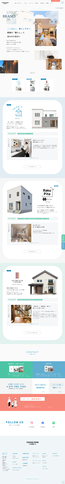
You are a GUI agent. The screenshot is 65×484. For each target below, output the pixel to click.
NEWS (44, 453)
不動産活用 (26, 453)
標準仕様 (4, 460)
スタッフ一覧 (44, 468)
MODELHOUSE (17, 467)
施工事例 (4, 465)
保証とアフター (5, 464)
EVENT (15, 462)
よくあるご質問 (5, 470)
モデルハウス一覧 (16, 469)
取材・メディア (45, 455)
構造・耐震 (4, 456)
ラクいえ (14, 455)
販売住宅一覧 (25, 459)
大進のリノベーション (36, 462)
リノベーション (36, 460)
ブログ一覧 (44, 462)
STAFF (44, 466)
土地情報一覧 (25, 465)
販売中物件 (26, 457)
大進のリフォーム (35, 455)
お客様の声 (4, 467)
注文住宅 (15, 453)
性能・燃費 (4, 457)
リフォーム (35, 453)
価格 (3, 461)
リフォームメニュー (35, 457)
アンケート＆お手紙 (6, 469)
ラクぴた (14, 457)
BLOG (44, 460)
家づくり (5, 453)
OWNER (54, 453)
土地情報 (25, 463)
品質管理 (4, 462)
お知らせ (44, 457)
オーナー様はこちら (55, 455)
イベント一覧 (15, 464)
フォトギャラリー (6, 466)
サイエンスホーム (16, 458)
